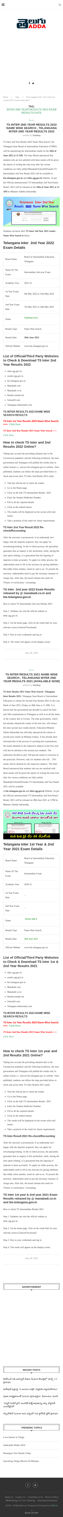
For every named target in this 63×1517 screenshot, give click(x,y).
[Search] (59, 5)
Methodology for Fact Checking (20, 1500)
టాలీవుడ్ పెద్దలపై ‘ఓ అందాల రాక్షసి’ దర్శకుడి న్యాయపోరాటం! (30, 1389)
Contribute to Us (35, 1497)
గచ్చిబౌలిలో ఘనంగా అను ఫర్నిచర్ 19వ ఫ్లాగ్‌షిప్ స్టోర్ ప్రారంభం (30, 1413)
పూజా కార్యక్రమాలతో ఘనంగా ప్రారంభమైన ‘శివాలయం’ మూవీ (30, 1396)
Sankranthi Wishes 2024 (14, 1445)
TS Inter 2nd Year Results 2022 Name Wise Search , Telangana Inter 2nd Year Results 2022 (31, 128)
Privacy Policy (52, 1497)
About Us (9, 1497)
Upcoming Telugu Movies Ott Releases (21, 1461)
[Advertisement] (31, 56)
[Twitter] (33, 83)
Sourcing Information (47, 1500)
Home (5, 97)
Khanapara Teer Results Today (17, 1453)
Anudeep (36, 135)
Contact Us (21, 1497)
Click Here (15, 424)
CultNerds (54, 1505)
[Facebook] (29, 83)
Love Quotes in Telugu (13, 1437)
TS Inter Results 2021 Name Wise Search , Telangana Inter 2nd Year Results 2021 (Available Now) (31, 678)
